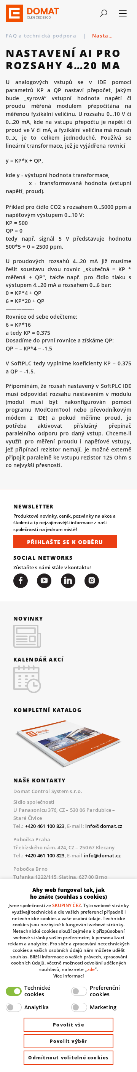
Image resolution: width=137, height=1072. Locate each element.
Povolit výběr (69, 1041)
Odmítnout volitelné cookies (68, 1057)
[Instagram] (91, 580)
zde (91, 969)
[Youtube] (44, 580)
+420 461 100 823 (45, 826)
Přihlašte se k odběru (65, 542)
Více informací (68, 976)
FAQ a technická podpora (42, 35)
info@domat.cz (103, 826)
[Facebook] (20, 580)
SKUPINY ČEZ (66, 905)
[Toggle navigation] (103, 13)
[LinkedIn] (68, 580)
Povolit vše (68, 1024)
